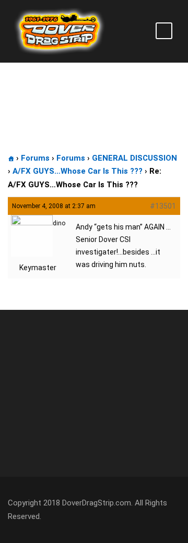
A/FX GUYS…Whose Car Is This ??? (78, 171)
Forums (35, 158)
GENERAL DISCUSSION (134, 158)
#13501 (163, 206)
